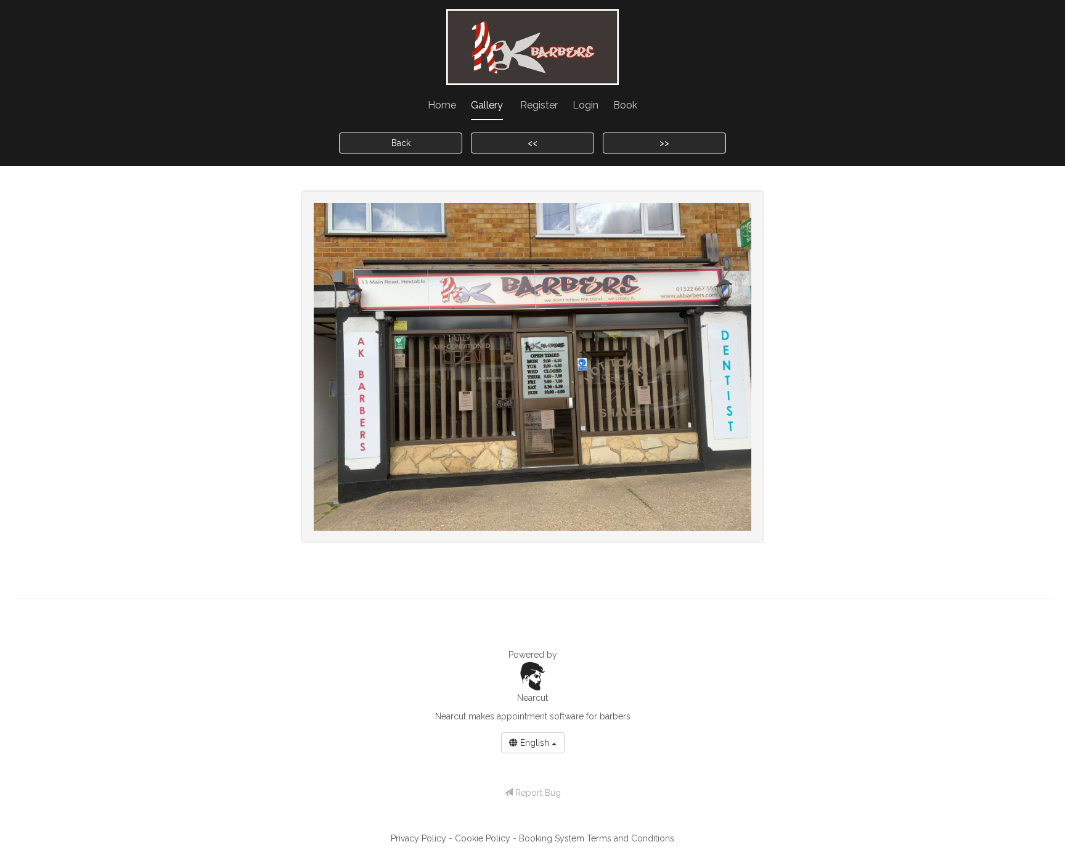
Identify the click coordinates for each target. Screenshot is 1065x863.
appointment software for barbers (563, 716)
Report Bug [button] (537, 793)
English (535, 743)
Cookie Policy (484, 838)
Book (625, 105)
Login (585, 105)
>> (664, 143)
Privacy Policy (420, 838)
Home (442, 105)
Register (539, 105)
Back (400, 143)
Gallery (487, 105)
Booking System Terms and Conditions (596, 838)
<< (532, 143)
